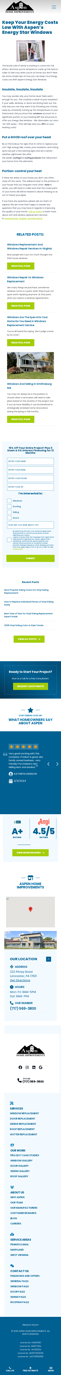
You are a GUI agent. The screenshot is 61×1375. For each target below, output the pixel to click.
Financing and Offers (25, 1276)
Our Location (23, 959)
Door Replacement (22, 1118)
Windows (17, 501)
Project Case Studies (24, 1155)
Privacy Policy (31, 1325)
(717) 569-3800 (23, 1008)
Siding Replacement (23, 1124)
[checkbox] (9, 501)
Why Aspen (17, 1197)
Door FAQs (17, 1291)
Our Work (18, 1150)
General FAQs (19, 1281)
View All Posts (27, 639)
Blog (13, 1218)
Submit (30, 558)
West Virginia (19, 1255)
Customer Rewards (23, 1213)
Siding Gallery (20, 1171)
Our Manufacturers (23, 1207)
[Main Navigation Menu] (54, 7)
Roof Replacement (22, 1129)
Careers (15, 1223)
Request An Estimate (30, 686)
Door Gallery (19, 1166)
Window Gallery (21, 1160)
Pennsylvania (19, 1244)
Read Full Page (20, 266)
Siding (16, 512)
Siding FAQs (18, 1297)
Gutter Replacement (23, 1134)
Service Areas (20, 1240)
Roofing (17, 506)
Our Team (16, 1202)
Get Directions (20, 980)
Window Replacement (24, 1113)
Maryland (17, 1249)
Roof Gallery (19, 1176)
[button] (30, 909)
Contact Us (19, 1271)
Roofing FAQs (19, 1302)
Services (16, 1109)
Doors (16, 518)
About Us (17, 1192)
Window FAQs (19, 1286)
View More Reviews (29, 852)
